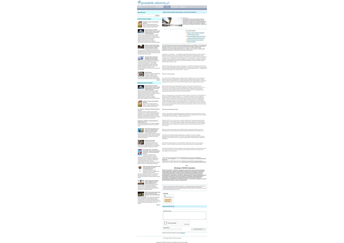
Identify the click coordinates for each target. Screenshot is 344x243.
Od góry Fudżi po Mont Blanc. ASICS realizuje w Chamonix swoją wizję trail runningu (152, 46)
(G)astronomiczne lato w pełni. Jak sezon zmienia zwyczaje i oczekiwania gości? (151, 168)
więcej (158, 80)
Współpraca (183, 7)
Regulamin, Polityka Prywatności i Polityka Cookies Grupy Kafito (172, 242)
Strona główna (159, 7)
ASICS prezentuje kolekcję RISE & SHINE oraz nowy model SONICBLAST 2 (151, 182)
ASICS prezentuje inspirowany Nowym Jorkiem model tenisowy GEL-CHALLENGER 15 (152, 194)
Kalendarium (174, 7)
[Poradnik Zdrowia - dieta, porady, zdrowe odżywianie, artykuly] (172, 2)
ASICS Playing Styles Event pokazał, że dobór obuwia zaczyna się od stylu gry (152, 130)
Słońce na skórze (191, 41)
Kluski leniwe (148, 72)
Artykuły (167, 7)
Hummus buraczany (150, 140)
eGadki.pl (182, 233)
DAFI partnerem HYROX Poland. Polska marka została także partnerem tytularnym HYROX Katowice (152, 31)
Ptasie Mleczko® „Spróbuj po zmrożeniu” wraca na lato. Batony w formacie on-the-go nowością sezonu (151, 151)
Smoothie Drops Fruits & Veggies (195, 40)
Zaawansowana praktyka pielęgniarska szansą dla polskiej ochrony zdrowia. (151, 58)
